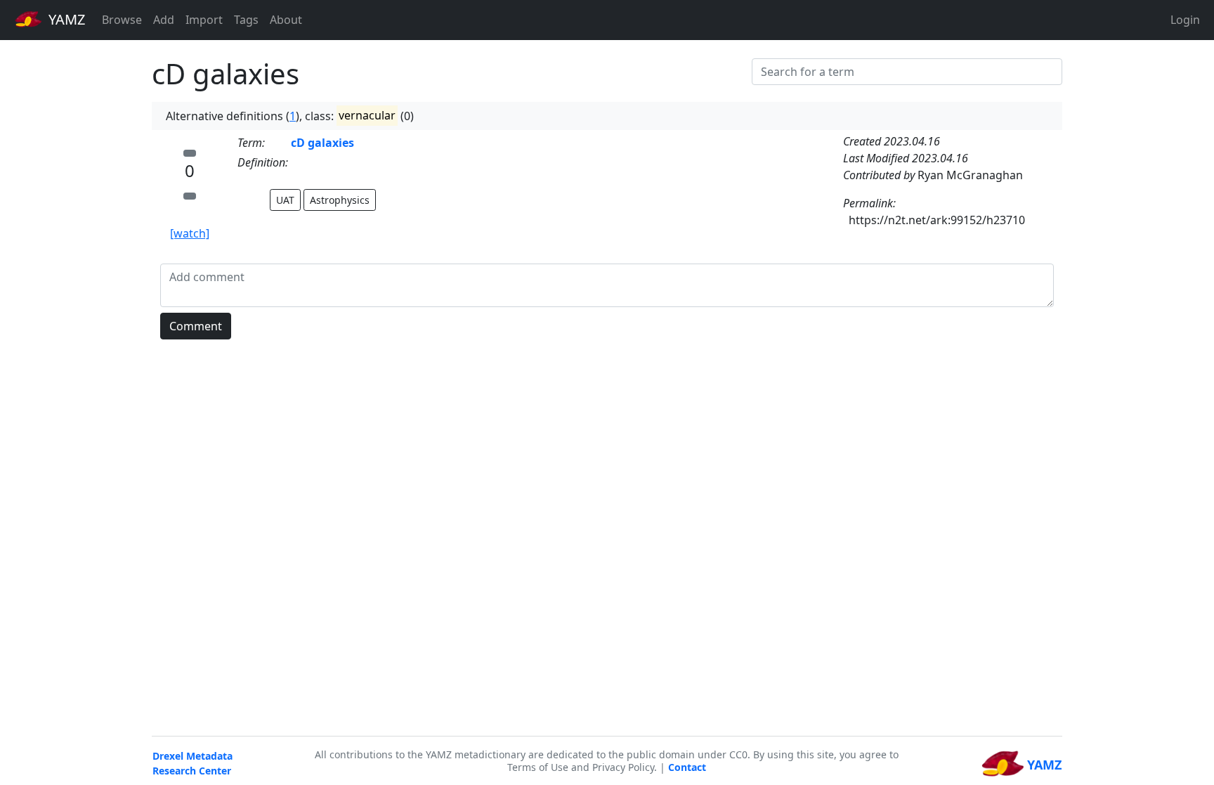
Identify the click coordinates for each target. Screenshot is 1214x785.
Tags (246, 19)
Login (1185, 19)
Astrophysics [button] (340, 200)
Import (204, 19)
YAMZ (65, 19)
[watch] (189, 233)
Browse (122, 19)
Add (163, 19)
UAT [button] (285, 200)
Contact (687, 767)
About (286, 19)
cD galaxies (322, 142)
